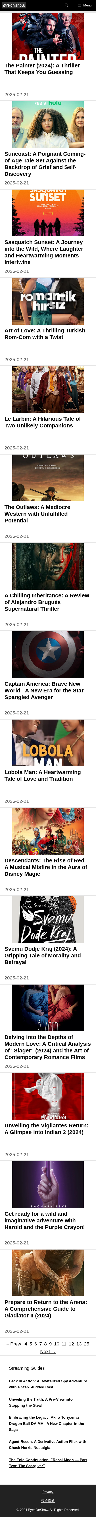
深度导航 (48, 1501)
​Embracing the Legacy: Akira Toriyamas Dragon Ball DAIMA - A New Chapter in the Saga (46, 1423)
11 (64, 1343)
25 (87, 1343)
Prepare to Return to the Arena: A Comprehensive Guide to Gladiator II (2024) (45, 1309)
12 (71, 1343)
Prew (13, 1343)
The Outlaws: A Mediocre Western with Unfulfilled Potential (37, 514)
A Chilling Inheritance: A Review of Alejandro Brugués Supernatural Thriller (46, 602)
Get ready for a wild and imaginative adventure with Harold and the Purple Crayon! (44, 1220)
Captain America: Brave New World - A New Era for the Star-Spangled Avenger (45, 690)
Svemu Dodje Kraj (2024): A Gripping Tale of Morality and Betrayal (42, 955)
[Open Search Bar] (66, 5)
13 (79, 1343)
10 (56, 1343)
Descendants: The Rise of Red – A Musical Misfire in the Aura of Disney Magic (46, 867)
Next (48, 1351)
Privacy (48, 1492)
